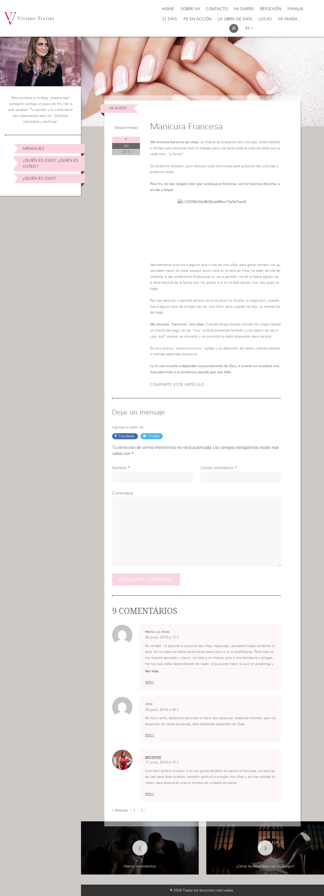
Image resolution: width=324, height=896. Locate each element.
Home (168, 9)
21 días (169, 19)
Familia (295, 9)
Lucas (265, 19)
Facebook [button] (126, 436)
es (248, 28)
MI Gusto (118, 108)
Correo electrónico (216, 468)
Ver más (151, 671)
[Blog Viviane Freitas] (29, 18)
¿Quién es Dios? (39, 178)
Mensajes (33, 149)
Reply (149, 682)
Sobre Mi (190, 9)
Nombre (119, 468)
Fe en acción (197, 19)
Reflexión (270, 9)
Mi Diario (244, 9)
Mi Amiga (287, 19)
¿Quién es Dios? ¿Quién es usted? (50, 163)
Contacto (217, 9)
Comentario (122, 493)
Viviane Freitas (126, 128)
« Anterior (120, 810)
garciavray (153, 757)
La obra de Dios (235, 19)
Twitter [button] (154, 436)
